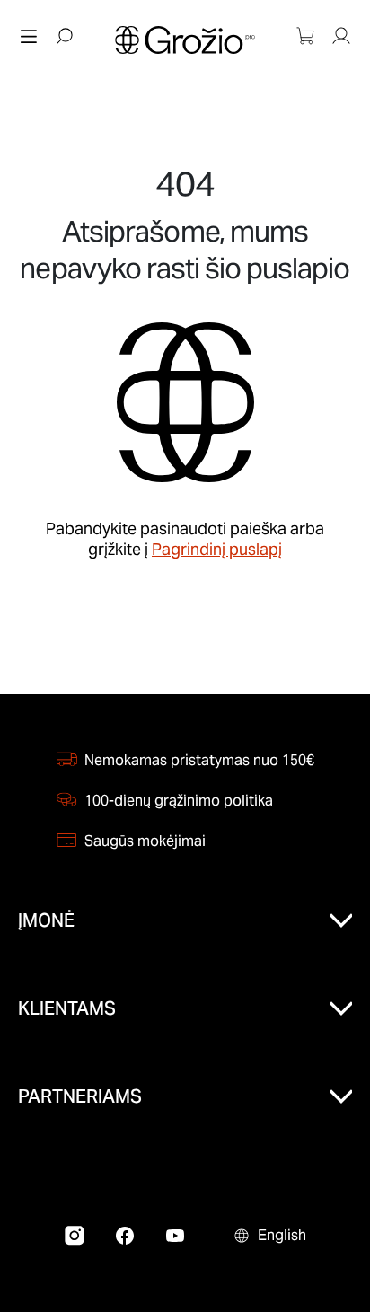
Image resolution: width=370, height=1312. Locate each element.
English (282, 1235)
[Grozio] (185, 39)
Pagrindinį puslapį (217, 549)
